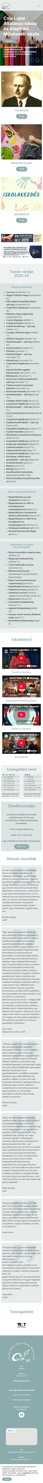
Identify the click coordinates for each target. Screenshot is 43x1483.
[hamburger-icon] (39, 5)
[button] (32, 60)
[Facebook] (21, 1415)
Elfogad (6, 1479)
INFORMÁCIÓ (21, 214)
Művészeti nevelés (21, 163)
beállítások (27, 1473)
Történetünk (21, 110)
